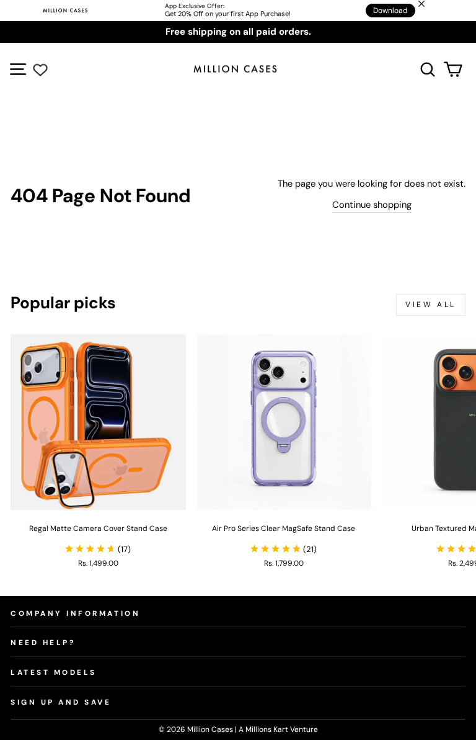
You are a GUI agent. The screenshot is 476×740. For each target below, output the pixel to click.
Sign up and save (61, 702)
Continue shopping (372, 204)
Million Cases (211, 729)
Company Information (75, 613)
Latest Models (54, 672)
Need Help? (43, 643)
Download (390, 11)
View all (430, 305)
